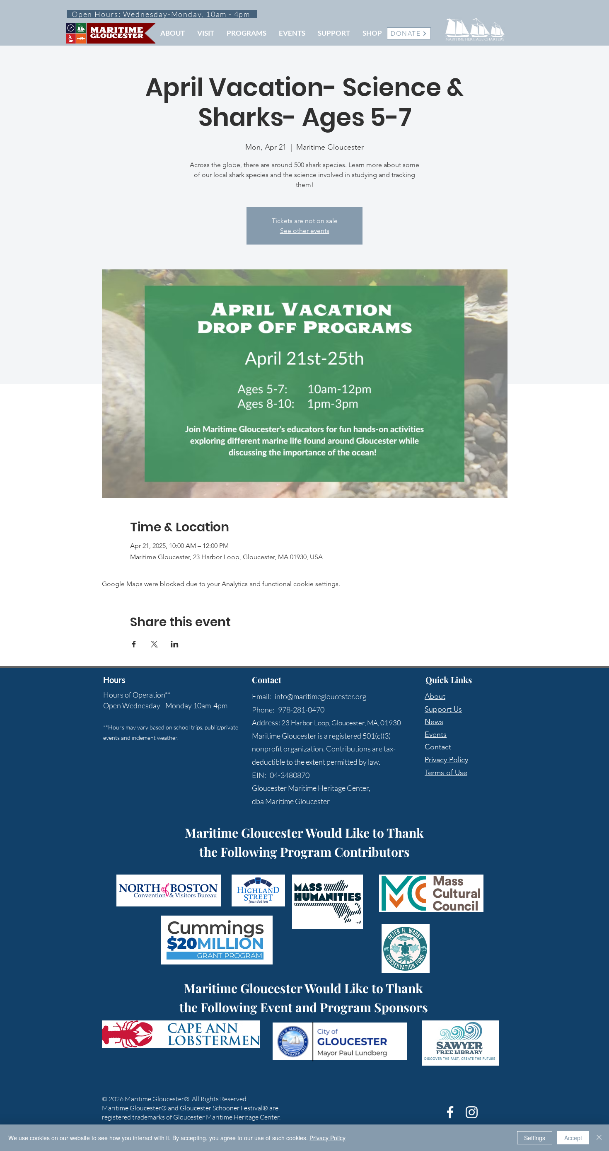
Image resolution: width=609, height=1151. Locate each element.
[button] (172, 33)
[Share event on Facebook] (134, 644)
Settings (534, 1138)
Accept (573, 1138)
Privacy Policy (446, 759)
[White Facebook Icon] (450, 1112)
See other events (304, 231)
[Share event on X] (154, 644)
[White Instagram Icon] (472, 1112)
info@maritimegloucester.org (320, 696)
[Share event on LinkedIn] (175, 644)
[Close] (599, 1137)
